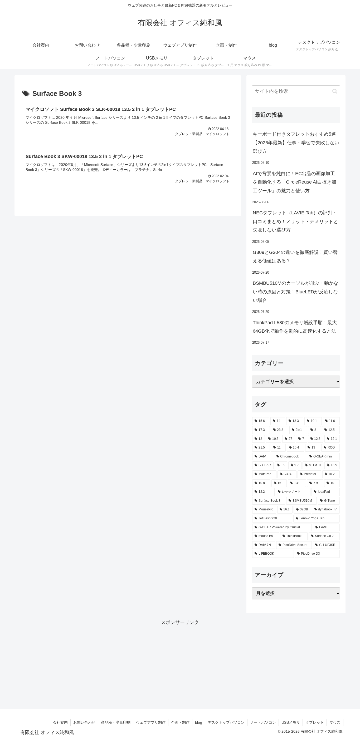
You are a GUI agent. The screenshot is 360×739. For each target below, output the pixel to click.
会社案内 (60, 722)
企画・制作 (180, 722)
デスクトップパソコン (226, 722)
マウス (334, 722)
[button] (334, 91)
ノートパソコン (263, 722)
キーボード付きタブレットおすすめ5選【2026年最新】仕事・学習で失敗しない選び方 (296, 142)
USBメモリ (290, 722)
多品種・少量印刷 (115, 722)
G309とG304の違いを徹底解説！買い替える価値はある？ (295, 256)
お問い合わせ (84, 722)
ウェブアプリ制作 (151, 722)
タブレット (314, 722)
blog (198, 722)
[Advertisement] (180, 663)
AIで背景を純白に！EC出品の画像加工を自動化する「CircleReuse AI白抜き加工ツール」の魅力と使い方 (294, 182)
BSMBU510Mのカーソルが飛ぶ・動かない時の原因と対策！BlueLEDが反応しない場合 (295, 291)
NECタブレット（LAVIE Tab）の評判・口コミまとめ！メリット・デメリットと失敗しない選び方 (295, 221)
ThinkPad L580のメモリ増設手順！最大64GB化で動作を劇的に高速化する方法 (295, 327)
